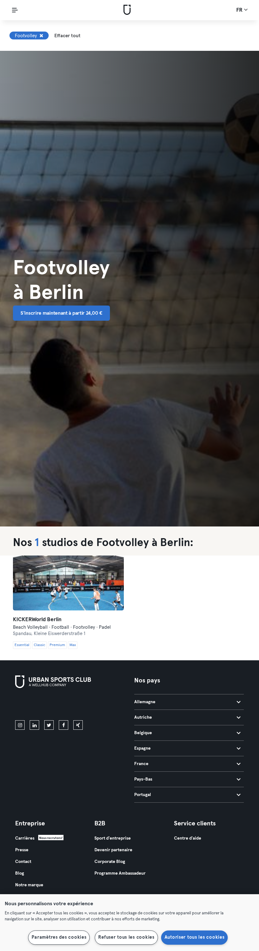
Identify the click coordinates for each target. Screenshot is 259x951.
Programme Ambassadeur (120, 873)
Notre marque (29, 885)
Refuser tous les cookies (126, 937)
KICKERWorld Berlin (37, 619)
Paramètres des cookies (59, 937)
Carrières (24, 838)
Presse (21, 850)
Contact (23, 861)
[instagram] (20, 725)
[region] (129, 922)
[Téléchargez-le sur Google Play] (83, 705)
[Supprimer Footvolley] (41, 35)
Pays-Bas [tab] (143, 779)
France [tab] (141, 764)
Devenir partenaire (113, 850)
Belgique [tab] (143, 733)
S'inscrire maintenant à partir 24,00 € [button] (61, 313)
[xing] (78, 725)
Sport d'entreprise (112, 838)
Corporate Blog (109, 861)
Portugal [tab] (142, 795)
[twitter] (49, 725)
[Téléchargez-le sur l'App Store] (36, 705)
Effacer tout (67, 35)
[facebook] (63, 725)
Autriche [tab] (143, 717)
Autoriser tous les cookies (195, 937)
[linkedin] (34, 725)
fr (240, 10)
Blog (19, 873)
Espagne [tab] (142, 748)
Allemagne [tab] (144, 702)
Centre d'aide (187, 838)
